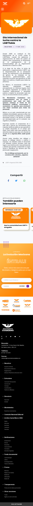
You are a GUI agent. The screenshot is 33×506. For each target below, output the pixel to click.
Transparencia (9, 484)
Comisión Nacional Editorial (13, 414)
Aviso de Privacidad (16, 504)
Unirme (22, 286)
